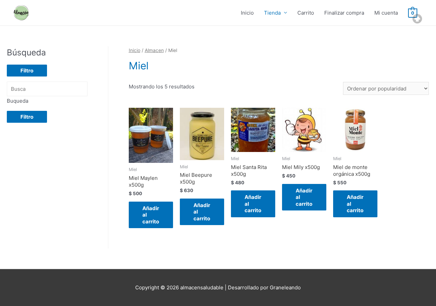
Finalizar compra (344, 13)
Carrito (305, 13)
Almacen (154, 50)
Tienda (272, 13)
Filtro (26, 70)
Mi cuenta (386, 13)
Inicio (247, 13)
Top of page (417, 19)
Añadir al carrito (150, 215)
